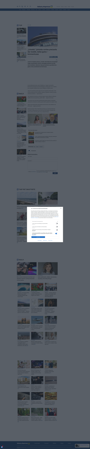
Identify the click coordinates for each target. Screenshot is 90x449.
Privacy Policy (50, 240)
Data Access (45, 240)
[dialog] (45, 224)
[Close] (61, 209)
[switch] (56, 223)
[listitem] (45, 221)
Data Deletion (40, 240)
